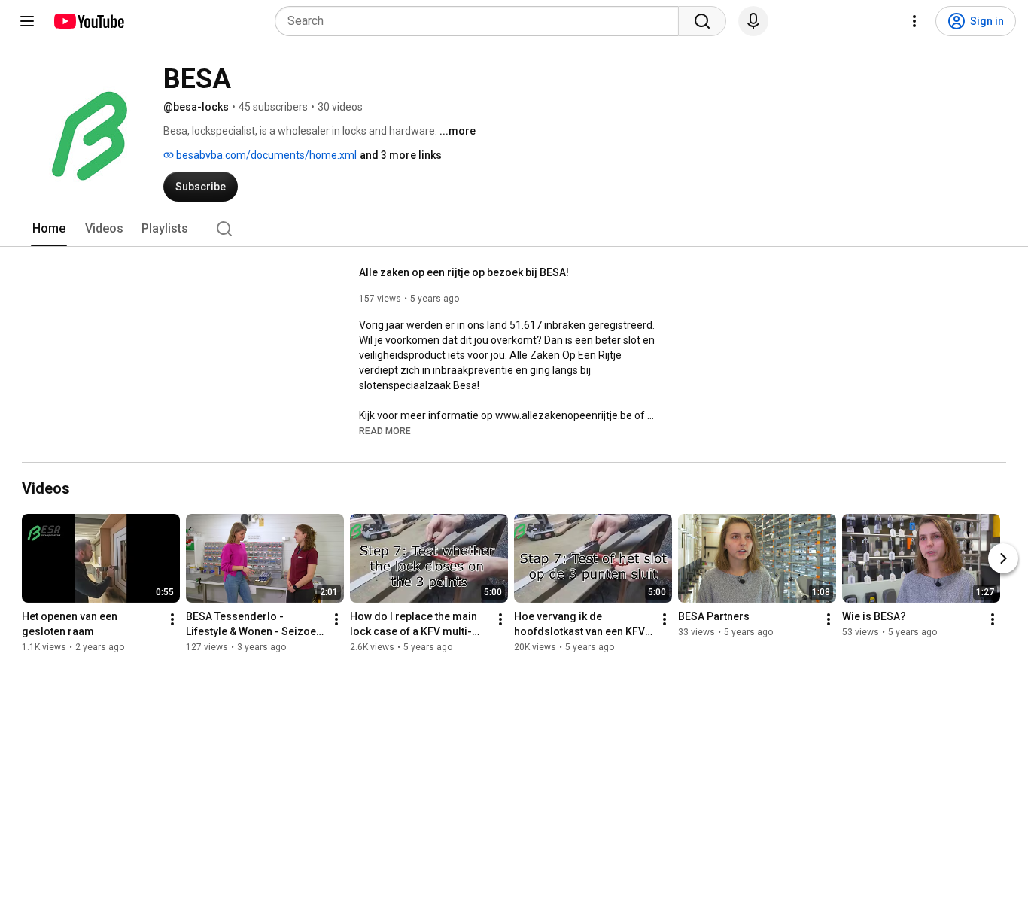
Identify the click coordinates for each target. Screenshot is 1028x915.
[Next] (1003, 558)
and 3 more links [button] (401, 155)
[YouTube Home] (88, 21)
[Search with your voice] (753, 21)
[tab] (49, 229)
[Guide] (27, 21)
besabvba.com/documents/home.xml (265, 155)
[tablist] (514, 229)
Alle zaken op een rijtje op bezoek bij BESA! (464, 272)
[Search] (702, 21)
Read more (385, 431)
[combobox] (481, 21)
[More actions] (172, 619)
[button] (385, 430)
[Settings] (914, 21)
